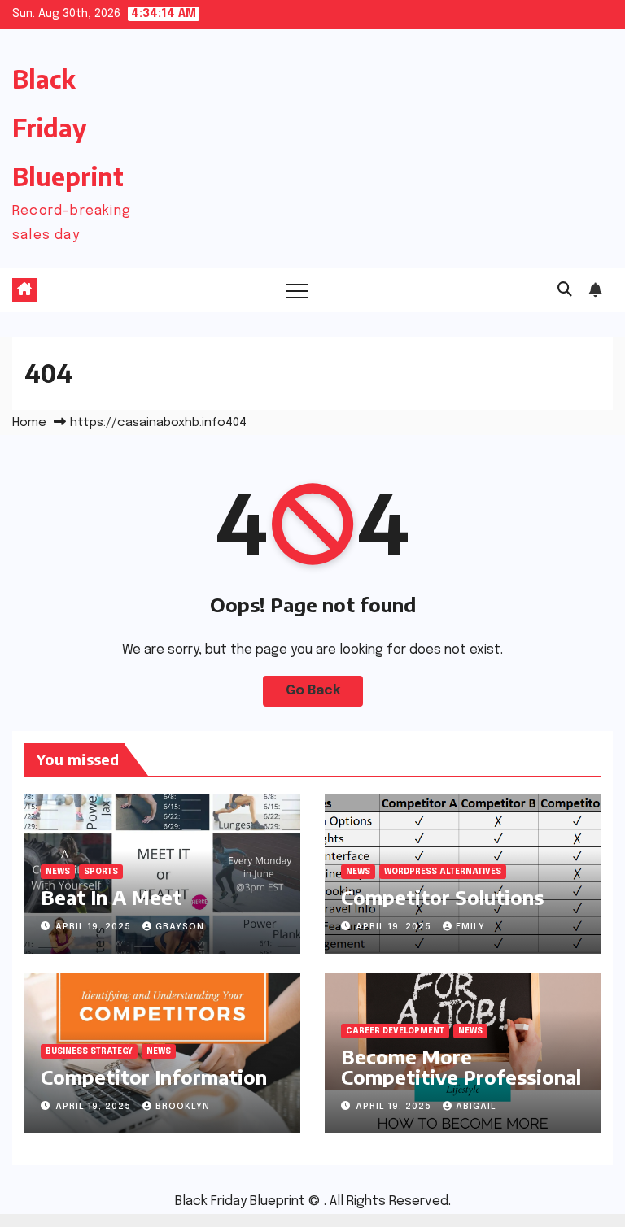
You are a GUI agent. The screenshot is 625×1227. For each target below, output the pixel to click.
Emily (470, 927)
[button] (564, 290)
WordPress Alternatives (442, 872)
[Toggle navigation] (297, 290)
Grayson (179, 927)
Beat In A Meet (111, 897)
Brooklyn (182, 1107)
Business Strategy (89, 1051)
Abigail (476, 1107)
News (58, 872)
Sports (101, 872)
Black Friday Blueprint (68, 127)
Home (29, 422)
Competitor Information (154, 1076)
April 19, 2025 (94, 927)
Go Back (313, 691)
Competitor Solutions (442, 897)
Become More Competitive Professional (461, 1066)
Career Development (395, 1031)
